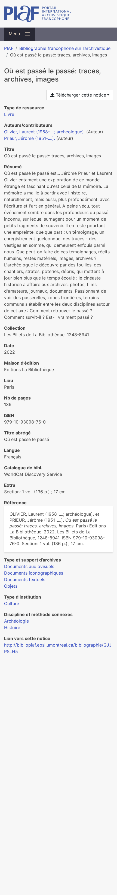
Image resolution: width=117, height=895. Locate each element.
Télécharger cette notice (80, 95)
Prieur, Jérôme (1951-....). (29, 138)
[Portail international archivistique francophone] (58, 13)
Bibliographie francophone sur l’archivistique (64, 48)
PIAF (8, 48)
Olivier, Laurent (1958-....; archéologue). (44, 131)
